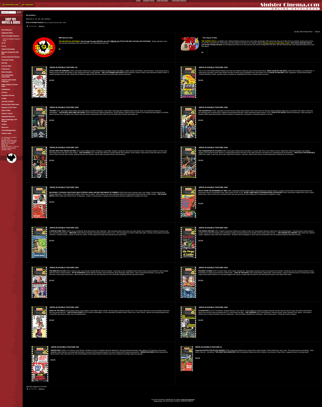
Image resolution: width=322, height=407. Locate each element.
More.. (65, 22)
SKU (301, 32)
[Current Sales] (148, 2)
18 (36, 19)
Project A (190, 401)
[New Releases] (162, 2)
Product (306, 32)
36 (39, 19)
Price (311, 32)
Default (317, 32)
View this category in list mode (36, 387)
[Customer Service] (179, 2)
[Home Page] (138, 2)
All (45, 19)
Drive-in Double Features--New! (53, 22)
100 (42, 19)
